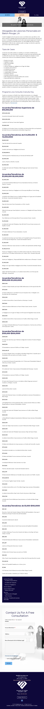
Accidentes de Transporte (10, 582)
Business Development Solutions (27, 705)
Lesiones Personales (8, 579)
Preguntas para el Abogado (11, 594)
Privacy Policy (18, 705)
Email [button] (22, 15)
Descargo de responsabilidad (11, 655)
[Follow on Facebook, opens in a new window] (22, 700)
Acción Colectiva (7, 586)
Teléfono (7, 634)
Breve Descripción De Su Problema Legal (14, 640)
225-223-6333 (14, 103)
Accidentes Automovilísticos (11, 580)
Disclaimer (8, 705)
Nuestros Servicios (9, 590)
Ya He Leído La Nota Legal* (14, 658)
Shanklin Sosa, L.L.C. (20, 704)
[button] (7, 15)
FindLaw (35, 705)
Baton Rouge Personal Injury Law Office (22, 680)
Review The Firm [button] (22, 697)
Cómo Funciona (8, 596)
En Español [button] (22, 12)
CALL (37, 15)
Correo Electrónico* (10, 627)
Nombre (7, 621)
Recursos (6, 592)
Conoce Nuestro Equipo (9, 589)
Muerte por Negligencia (10, 584)
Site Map (13, 705)
